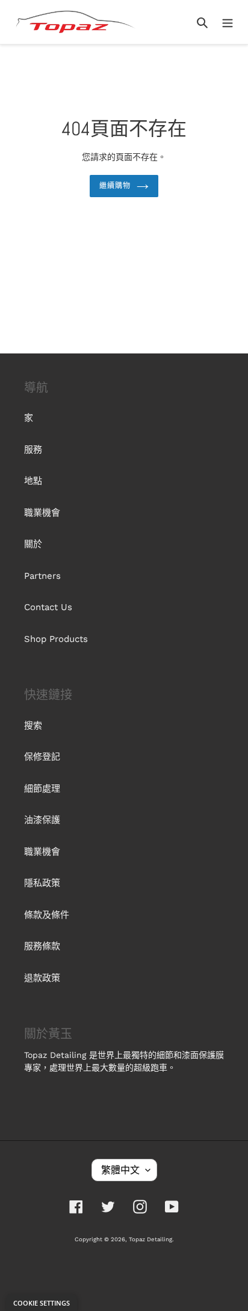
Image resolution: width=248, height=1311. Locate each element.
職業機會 (42, 512)
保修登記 (42, 756)
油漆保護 (42, 819)
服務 (33, 449)
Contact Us (48, 607)
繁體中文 (120, 1170)
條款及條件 (46, 914)
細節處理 (42, 788)
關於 (33, 544)
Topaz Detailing (150, 1239)
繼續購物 (115, 186)
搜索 (33, 725)
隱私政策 (42, 883)
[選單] (227, 22)
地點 (33, 480)
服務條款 (42, 946)
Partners (42, 575)
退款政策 (42, 978)
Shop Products (56, 639)
